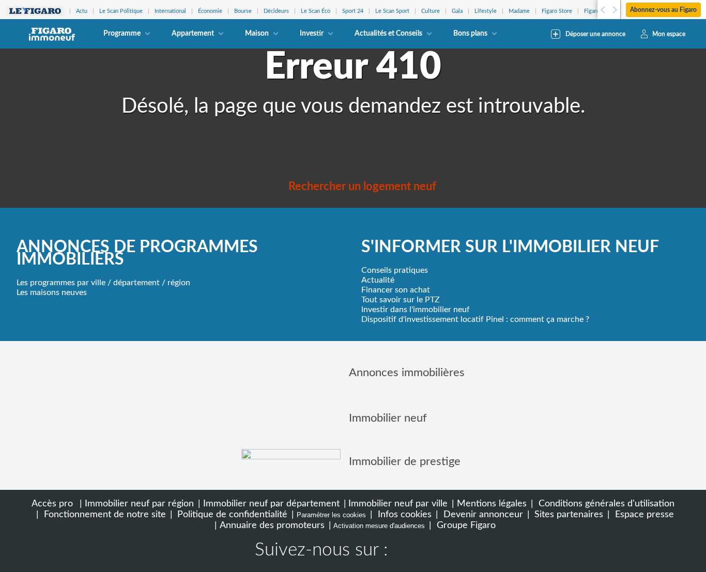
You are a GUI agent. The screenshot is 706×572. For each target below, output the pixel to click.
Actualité (377, 280)
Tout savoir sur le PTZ (400, 300)
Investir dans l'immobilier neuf (415, 309)
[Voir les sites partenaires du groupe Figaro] (35, 11)
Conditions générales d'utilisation (605, 503)
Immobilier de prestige (405, 461)
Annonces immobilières (407, 372)
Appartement (193, 33)
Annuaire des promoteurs (272, 525)
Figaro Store (557, 11)
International (170, 11)
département (136, 283)
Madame (519, 11)
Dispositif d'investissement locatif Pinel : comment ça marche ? (475, 319)
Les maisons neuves (52, 292)
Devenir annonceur (482, 514)
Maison (257, 33)
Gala (457, 11)
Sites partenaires (567, 514)
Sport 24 (352, 11)
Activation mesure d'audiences (379, 526)
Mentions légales (492, 503)
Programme (122, 33)
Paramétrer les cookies (331, 515)
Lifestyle (485, 11)
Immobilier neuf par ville (398, 503)
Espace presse (643, 514)
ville (98, 283)
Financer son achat (395, 290)
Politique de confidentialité (231, 514)
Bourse (243, 11)
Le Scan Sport (392, 11)
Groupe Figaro (465, 525)
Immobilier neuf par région (139, 503)
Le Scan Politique (121, 11)
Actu (81, 11)
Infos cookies (403, 514)
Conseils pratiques (394, 270)
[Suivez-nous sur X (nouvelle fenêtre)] (438, 551)
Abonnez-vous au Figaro (663, 10)
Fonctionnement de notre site (103, 514)
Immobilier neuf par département (271, 503)
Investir (312, 33)
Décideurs (276, 11)
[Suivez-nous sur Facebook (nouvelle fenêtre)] (405, 551)
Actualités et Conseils (388, 33)
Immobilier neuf (388, 418)
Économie (210, 11)
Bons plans (470, 33)
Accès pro (52, 503)
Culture (430, 11)
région (178, 283)
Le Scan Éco (315, 11)
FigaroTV (595, 11)
